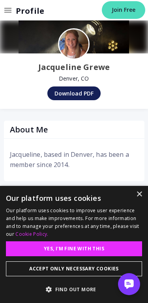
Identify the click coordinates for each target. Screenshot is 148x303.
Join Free (123, 9)
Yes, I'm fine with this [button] (74, 248)
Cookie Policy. (31, 234)
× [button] (139, 194)
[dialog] (74, 244)
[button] (74, 289)
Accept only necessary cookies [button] (74, 268)
